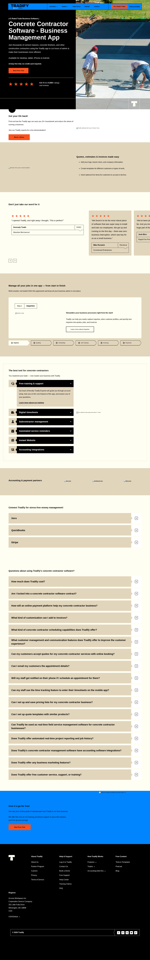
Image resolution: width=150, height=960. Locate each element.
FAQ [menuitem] (61, 888)
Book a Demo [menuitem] (64, 871)
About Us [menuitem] (34, 862)
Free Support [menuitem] (64, 875)
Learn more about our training (31, 403)
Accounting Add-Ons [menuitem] (96, 871)
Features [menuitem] (91, 862)
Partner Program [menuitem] (37, 866)
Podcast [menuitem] (119, 866)
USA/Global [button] (13, 917)
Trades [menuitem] (90, 866)
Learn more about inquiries (80, 329)
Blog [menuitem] (117, 871)
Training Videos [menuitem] (65, 884)
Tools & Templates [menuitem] (123, 862)
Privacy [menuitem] (34, 875)
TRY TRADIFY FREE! (119, 6)
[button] (10, 260)
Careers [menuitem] (34, 871)
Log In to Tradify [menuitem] (65, 862)
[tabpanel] (75, 317)
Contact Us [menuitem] (63, 866)
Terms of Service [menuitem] (37, 880)
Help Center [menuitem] (64, 880)
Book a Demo (19, 137)
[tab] (19, 342)
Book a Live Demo (134, 6)
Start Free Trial (18, 70)
